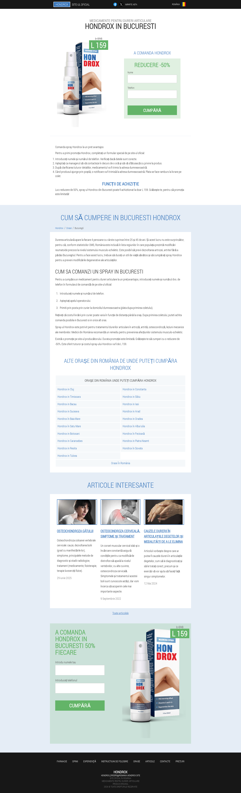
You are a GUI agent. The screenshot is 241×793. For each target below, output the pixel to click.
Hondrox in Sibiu (131, 396)
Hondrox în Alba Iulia (134, 426)
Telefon (131, 88)
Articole (150, 761)
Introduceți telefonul (66, 680)
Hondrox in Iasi (131, 404)
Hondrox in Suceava (68, 411)
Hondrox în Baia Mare (69, 419)
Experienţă (89, 761)
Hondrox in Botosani (69, 433)
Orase (136, 761)
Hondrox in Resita (67, 448)
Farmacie (62, 761)
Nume (130, 72)
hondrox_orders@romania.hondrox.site (120, 775)
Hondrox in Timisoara (69, 396)
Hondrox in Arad (131, 411)
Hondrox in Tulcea (67, 455)
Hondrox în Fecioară (134, 433)
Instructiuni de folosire (114, 761)
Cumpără (152, 110)
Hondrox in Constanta (134, 389)
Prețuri (180, 761)
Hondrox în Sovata (133, 448)
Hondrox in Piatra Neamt (136, 441)
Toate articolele (120, 613)
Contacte (165, 761)
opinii (75, 761)
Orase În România (120, 463)
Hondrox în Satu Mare (69, 426)
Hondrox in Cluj (66, 389)
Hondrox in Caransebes (70, 441)
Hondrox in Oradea (133, 419)
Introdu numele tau (65, 662)
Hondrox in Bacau (67, 404)
